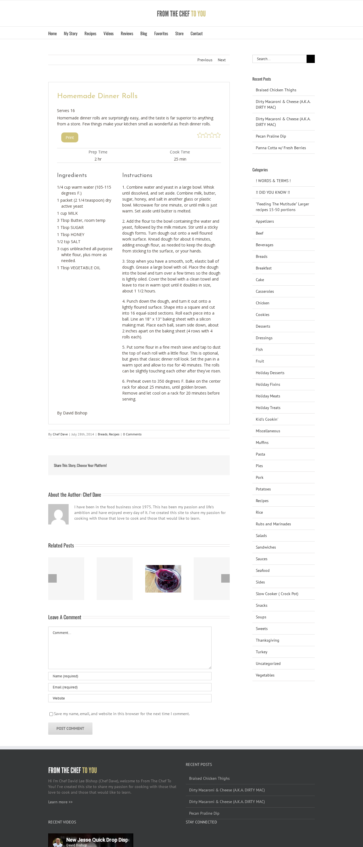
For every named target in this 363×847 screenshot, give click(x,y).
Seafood (263, 570)
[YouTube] (195, 836)
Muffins (262, 442)
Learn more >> (60, 801)
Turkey (261, 651)
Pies (259, 465)
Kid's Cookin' (267, 419)
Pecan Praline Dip (271, 136)
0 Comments (132, 434)
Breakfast (264, 268)
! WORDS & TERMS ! (273, 180)
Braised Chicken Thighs (276, 89)
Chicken (262, 302)
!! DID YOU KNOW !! (273, 192)
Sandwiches (266, 547)
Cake (260, 279)
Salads (261, 535)
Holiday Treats (268, 407)
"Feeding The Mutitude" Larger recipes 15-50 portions (282, 206)
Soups (261, 617)
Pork (259, 477)
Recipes (114, 434)
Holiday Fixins (268, 384)
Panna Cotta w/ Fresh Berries (281, 147)
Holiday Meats (268, 396)
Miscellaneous (268, 430)
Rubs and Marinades (273, 523)
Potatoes (263, 489)
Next (222, 59)
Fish (259, 349)
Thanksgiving (267, 640)
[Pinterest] (202, 836)
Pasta (260, 454)
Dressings (264, 337)
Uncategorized (268, 663)
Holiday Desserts (270, 372)
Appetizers (265, 221)
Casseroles (265, 291)
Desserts (263, 326)
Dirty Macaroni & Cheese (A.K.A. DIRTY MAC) (227, 790)
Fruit (260, 361)
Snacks (261, 605)
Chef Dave (60, 434)
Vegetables (265, 675)
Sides (260, 582)
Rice (259, 512)
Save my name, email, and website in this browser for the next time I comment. (122, 713)
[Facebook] (187, 836)
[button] (211, 33)
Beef (259, 233)
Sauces (261, 558)
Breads (102, 434)
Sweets (262, 628)
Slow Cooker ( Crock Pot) (277, 593)
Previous (204, 59)
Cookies (262, 314)
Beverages (264, 244)
